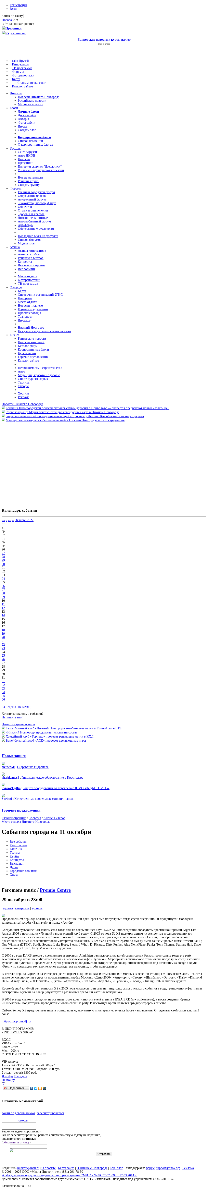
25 (3, 655)
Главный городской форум (36, 192)
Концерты (25, 261)
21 (3, 641)
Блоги (14, 108)
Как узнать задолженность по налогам (44, 331)
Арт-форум (25, 225)
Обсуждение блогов (32, 195)
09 (3, 597)
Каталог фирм (27, 346)
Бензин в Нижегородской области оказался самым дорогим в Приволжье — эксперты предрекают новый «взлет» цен (87, 408)
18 (3, 630)
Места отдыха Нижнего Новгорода (26, 821)
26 (3, 659)
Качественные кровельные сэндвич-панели (44, 798)
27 (3, 553)
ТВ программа (22, 68)
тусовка (37, 908)
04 (3, 578)
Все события (26, 269)
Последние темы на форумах (38, 236)
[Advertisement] (26, 462)
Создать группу (29, 184)
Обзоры (23, 386)
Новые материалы (30, 177)
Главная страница (14, 818)
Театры (15, 852)
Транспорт (25, 316)
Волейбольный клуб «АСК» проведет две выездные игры (46, 740)
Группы (15, 148)
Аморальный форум (32, 199)
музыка (8, 908)
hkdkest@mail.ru (28, 1168)
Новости (16, 93)
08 (3, 593)
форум (150, 1168)
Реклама (23, 397)
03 (3, 688)
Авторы (23, 119)
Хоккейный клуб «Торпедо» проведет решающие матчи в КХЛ (49, 736)
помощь (22, 1120)
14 (3, 615)
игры (33, 82)
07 (3, 589)
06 (3, 586)
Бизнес (14, 335)
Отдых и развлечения (33, 210)
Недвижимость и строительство (40, 367)
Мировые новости (30, 104)
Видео (22, 126)
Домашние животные (33, 217)
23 (3, 648)
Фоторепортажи (23, 75)
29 (3, 560)
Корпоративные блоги (33, 349)
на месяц (24, 706)
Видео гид (25, 320)
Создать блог (27, 130)
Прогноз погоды (29, 313)
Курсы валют (27, 353)
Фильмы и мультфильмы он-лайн (41, 170)
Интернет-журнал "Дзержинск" (40, 166)
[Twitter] (36, 1088)
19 (3, 633)
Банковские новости (32, 338)
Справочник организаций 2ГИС (40, 294)
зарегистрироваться (50, 1113)
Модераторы (26, 243)
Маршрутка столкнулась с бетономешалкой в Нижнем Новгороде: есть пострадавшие (65, 420)
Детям (14, 867)
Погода (7, 20)
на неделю (9, 706)
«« (3, 520)
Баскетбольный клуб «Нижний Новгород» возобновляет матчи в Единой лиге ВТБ (63, 728)
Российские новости (32, 100)
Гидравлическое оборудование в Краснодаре (52, 777)
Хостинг (24, 393)
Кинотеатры (18, 845)
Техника (23, 382)
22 (3, 644)
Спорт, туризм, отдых (33, 378)
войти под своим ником (18, 1113)
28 (3, 556)
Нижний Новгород (31, 327)
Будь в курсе (104, 43)
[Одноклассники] (40, 1088)
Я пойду (7, 1076)
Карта (16, 79)
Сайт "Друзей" (28, 152)
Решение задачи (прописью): (21, 1131)
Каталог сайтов (22, 86)
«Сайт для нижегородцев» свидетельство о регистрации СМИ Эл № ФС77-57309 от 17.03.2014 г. (69, 1175)
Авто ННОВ (26, 155)
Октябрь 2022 (24, 520)
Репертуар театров (30, 258)
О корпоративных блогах (35, 144)
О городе (16, 287)
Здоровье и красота (31, 214)
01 (3, 681)
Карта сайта (66, 1168)
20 (3, 637)
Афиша (15, 247)
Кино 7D (16, 849)
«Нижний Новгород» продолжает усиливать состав (41, 732)
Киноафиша (20, 64)
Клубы (14, 856)
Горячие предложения (33, 309)
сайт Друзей (20, 60)
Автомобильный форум (34, 221)
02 (3, 684)
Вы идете (20, 1076)
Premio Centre (55, 890)
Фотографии (26, 122)
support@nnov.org (168, 1168)
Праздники (25, 163)
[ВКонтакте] (31, 1088)
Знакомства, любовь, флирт (37, 203)
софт (42, 82)
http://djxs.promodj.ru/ (17, 1021)
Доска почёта (27, 115)
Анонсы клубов (29, 254)
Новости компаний (31, 342)
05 (3, 695)
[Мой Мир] (44, 1088)
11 (3, 604)
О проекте (48, 1168)
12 (3, 608)
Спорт (14, 874)
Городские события (23, 871)
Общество (25, 206)
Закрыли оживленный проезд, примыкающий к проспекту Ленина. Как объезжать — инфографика (75, 416)
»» (9, 520)
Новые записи (14, 756)
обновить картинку (16, 1142)
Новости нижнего (30, 305)
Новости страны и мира (18, 724)
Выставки (17, 863)
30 (3, 564)
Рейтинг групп (28, 181)
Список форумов (29, 239)
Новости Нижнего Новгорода (38, 97)
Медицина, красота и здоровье (39, 375)
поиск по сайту (12, 15)
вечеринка (22, 908)
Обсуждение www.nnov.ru (36, 228)
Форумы (18, 71)
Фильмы (23, 82)
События (35, 818)
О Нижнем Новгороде (92, 1168)
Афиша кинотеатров (32, 250)
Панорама (25, 298)
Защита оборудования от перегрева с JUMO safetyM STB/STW (66, 788)
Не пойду (8, 1080)
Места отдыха (27, 276)
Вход (13, 8)
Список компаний (30, 141)
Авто (21, 371)
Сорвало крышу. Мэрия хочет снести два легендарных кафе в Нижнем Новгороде (62, 412)
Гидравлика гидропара (33, 767)
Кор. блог (116, 1168)
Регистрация (18, 5)
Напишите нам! (12, 717)
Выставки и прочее (31, 265)
